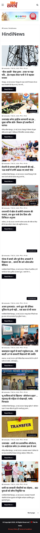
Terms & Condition (25, 529)
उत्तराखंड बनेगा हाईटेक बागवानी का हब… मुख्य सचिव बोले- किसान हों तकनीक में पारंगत (19, 122)
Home (5, 28)
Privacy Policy (13, 529)
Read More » (8, 89)
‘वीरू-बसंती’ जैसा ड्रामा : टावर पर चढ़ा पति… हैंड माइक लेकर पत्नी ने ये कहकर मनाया (18, 75)
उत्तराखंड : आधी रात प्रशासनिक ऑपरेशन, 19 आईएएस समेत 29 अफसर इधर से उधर (19, 445)
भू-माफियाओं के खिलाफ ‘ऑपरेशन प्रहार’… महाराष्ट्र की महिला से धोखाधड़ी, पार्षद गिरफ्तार (20, 399)
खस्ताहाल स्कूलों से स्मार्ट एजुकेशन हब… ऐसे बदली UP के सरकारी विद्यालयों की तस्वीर (20, 353)
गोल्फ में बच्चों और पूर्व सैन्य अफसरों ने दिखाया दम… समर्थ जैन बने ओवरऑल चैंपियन (17, 262)
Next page (31, 513)
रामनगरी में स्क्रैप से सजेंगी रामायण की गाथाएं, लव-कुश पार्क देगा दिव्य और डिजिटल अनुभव (17, 214)
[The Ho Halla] (12, 5)
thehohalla (6, 68)
